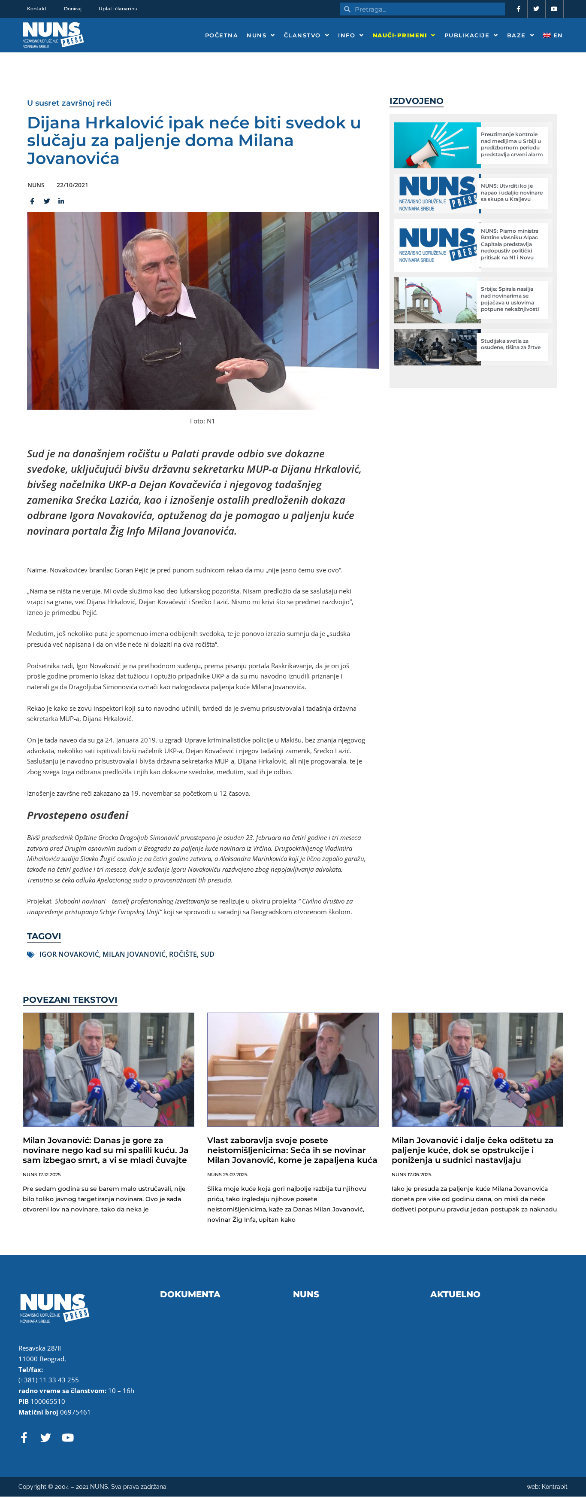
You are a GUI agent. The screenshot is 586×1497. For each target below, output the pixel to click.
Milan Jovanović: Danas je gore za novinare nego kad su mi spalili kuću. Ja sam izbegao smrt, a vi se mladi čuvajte (106, 1150)
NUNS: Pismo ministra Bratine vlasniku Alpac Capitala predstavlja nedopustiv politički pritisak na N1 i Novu (509, 244)
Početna (222, 35)
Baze (516, 35)
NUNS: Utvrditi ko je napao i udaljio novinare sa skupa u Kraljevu (512, 192)
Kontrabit (555, 1486)
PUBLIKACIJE (467, 35)
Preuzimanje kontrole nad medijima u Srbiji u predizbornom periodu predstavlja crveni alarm (512, 144)
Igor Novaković (69, 954)
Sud (207, 954)
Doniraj (73, 9)
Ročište (183, 954)
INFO (346, 35)
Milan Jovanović (134, 954)
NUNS (256, 35)
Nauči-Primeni (400, 35)
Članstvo (302, 35)
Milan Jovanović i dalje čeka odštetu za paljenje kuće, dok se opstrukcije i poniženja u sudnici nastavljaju (473, 1150)
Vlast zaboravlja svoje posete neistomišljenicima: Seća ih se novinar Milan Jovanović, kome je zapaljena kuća (292, 1150)
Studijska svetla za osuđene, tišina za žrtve (511, 344)
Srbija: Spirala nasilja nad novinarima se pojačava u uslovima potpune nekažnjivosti (510, 299)
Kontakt (37, 9)
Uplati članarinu (118, 9)
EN (557, 35)
